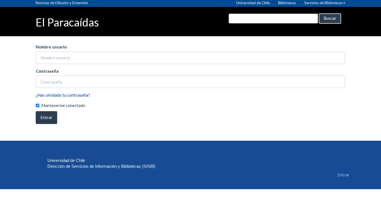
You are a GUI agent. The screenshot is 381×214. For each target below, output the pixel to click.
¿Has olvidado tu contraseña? (63, 95)
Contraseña (47, 71)
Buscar (330, 18)
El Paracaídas (67, 22)
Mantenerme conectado (63, 105)
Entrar (46, 117)
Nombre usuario (51, 46)
